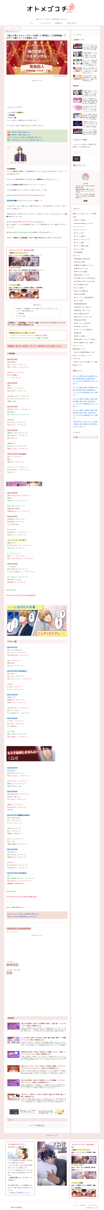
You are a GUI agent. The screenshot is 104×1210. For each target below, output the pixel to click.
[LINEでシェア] (17, 964)
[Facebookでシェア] (11, 964)
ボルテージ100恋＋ (12, 928)
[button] (96, 34)
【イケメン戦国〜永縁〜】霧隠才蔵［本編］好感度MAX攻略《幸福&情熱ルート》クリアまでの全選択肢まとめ (85, 378)
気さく (16, 931)
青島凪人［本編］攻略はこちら (21, 132)
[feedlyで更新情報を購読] (7, 973)
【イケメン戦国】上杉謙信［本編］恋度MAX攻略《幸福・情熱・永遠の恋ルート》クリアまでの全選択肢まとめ (85, 401)
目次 (34, 305)
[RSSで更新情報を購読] (11, 973)
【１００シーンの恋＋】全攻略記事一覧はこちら (27, 137)
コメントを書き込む (37, 1125)
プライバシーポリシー (93, 1205)
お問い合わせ (83, 1205)
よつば (85, 183)
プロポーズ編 (21, 316)
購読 (76, 159)
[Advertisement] (36, 92)
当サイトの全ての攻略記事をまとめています (22, 916)
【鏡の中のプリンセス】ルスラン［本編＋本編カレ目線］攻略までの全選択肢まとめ (85, 424)
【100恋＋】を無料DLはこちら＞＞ (20, 1192)
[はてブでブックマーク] (14, 964)
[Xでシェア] (7, 964)
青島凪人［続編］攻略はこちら (21, 134)
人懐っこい (10, 931)
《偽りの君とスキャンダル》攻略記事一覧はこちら (27, 140)
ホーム (76, 1205)
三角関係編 (21, 313)
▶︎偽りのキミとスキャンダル (25, 928)
